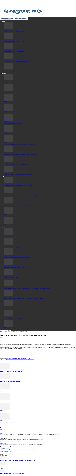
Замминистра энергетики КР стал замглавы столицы (14, 51)
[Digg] (33, 340)
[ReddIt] (20, 340)
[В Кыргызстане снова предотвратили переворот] (8, 90)
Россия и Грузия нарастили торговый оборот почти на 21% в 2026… (17, 257)
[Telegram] (27, 340)
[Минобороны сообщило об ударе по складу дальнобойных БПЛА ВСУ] (8, 264)
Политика (5, 29)
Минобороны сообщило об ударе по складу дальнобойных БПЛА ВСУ (17, 267)
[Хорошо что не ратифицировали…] (8, 326)
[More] (45, 340)
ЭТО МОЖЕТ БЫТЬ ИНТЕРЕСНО (6, 361)
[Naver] (36, 340)
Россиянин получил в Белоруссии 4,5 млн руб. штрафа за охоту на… (17, 236)
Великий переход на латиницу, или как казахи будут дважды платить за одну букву (16, 401)
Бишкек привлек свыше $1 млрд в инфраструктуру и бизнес (15, 82)
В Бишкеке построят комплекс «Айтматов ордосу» (10, 422)
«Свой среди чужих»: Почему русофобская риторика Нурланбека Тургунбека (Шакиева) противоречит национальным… (27, 288)
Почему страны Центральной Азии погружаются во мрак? (11, 427)
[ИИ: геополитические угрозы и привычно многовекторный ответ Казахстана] (8, 203)
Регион (3, 176)
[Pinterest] (11, 340)
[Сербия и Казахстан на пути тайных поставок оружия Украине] (8, 306)
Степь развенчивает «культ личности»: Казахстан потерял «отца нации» (18, 185)
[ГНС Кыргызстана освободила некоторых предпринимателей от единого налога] (8, 110)
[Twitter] (8, 340)
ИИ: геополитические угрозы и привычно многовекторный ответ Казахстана (19, 205)
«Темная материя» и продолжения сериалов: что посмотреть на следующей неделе (19, 144)
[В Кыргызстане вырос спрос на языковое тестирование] (8, 28)
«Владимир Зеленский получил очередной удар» (13, 247)
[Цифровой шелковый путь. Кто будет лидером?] (8, 120)
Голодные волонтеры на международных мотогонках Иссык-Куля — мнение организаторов (21, 134)
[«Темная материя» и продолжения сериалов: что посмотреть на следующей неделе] (8, 141)
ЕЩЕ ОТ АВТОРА (16, 361)
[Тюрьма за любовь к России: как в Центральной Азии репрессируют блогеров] (8, 213)
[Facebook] (1, 340)
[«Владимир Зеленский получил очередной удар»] (8, 244)
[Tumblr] (23, 340)
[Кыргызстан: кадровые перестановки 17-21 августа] (8, 38)
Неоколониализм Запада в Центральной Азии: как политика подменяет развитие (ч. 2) (20, 195)
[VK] (5, 340)
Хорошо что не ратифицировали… (10, 328)
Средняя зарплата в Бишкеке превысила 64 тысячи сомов (15, 102)
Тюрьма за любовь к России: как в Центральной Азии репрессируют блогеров (19, 215)
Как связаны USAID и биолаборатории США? (13, 318)
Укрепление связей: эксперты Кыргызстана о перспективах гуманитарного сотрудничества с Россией (23, 298)
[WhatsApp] (14, 340)
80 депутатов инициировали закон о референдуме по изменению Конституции (18, 358)
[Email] (39, 340)
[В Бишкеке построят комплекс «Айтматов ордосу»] (5, 419)
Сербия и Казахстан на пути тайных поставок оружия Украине (16, 308)
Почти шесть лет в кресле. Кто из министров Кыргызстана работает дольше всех (19, 71)
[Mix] (30, 340)
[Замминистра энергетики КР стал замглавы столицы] (5, 389)
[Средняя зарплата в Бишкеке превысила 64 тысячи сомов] (8, 100)
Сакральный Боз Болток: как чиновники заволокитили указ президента (18, 174)
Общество (3, 124)
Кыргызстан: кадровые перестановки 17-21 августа (14, 41)
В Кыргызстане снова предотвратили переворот (13, 92)
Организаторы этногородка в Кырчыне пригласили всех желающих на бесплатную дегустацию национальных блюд (22, 436)
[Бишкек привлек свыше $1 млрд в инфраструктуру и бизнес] (8, 80)
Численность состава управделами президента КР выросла (11, 441)
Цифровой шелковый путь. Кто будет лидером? (13, 123)
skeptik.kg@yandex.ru (9, 451)
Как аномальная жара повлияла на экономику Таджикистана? (16, 164)
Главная (3, 21)
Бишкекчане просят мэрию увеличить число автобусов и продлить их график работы (20, 154)
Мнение (3, 279)
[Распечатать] (42, 340)
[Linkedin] (17, 340)
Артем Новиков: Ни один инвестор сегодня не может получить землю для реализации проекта (20, 359)
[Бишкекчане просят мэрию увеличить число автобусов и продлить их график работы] (8, 151)
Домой (1, 331)
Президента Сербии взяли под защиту (11, 277)
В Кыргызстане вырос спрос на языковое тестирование (14, 31)
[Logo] (7, 19)
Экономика (4, 73)
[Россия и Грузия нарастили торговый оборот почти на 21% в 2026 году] (8, 254)
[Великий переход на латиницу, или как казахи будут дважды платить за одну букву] (5, 399)
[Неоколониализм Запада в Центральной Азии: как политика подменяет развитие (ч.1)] (8, 223)
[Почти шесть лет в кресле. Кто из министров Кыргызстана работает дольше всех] (8, 69)
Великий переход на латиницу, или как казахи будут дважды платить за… (18, 61)
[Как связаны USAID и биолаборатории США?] (8, 316)
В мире (3, 227)
